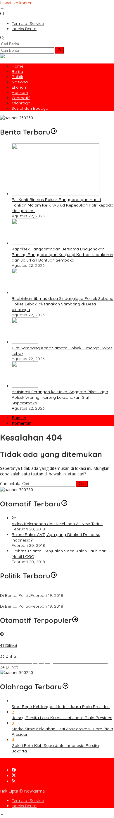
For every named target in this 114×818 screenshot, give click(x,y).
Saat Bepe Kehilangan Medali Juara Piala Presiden (61, 706)
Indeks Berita (24, 805)
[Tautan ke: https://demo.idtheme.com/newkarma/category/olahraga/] (65, 686)
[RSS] (14, 781)
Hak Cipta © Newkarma (22, 791)
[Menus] (2, 8)
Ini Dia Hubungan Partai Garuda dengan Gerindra (48, 590)
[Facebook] (14, 770)
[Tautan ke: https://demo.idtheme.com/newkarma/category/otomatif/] (64, 503)
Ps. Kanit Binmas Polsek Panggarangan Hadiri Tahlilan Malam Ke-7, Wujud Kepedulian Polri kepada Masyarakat (62, 205)
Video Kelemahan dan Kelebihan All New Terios (57, 523)
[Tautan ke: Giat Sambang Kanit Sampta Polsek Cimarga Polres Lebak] (25, 342)
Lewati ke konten (16, 3)
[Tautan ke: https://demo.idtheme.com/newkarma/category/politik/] (53, 575)
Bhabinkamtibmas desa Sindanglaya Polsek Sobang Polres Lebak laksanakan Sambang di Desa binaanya (62, 304)
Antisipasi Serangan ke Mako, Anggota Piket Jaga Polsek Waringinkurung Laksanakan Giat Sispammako (60, 397)
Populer (19, 417)
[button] (59, 50)
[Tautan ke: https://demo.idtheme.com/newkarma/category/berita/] (53, 132)
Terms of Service (28, 800)
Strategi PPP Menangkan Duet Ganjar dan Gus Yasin (50, 601)
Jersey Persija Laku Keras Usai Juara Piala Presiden (62, 717)
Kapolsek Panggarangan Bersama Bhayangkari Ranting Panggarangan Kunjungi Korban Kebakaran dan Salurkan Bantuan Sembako (62, 254)
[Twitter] (14, 776)
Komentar (21, 423)
